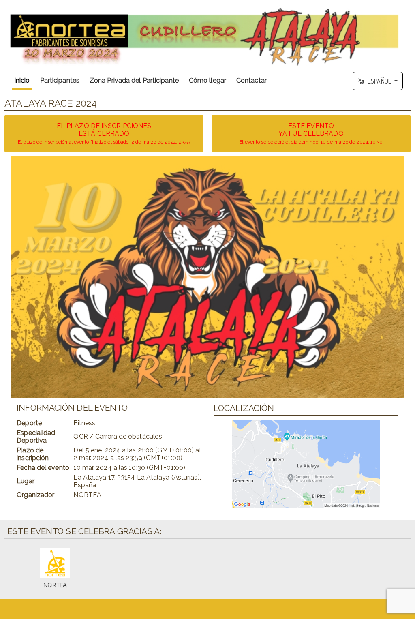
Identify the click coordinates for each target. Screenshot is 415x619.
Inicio (22, 80)
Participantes (59, 80)
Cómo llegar (207, 80)
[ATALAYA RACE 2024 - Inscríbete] (207, 277)
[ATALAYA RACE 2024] (207, 34)
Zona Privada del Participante (134, 80)
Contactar (251, 80)
